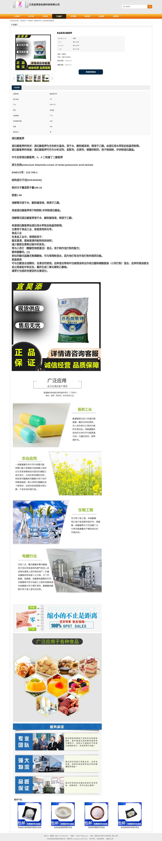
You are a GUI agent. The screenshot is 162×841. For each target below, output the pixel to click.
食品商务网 (100, 839)
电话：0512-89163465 (61, 836)
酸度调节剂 (37, 21)
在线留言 (101, 16)
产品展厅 (59, 16)
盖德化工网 (109, 839)
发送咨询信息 (91, 72)
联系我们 (87, 16)
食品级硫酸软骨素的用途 (130, 827)
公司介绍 (31, 16)
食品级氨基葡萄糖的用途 (63, 827)
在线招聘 (115, 16)
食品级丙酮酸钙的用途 (96, 827)
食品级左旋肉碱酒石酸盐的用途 (29, 827)
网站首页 (23, 21)
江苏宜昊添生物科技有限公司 (56, 839)
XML (86, 839)
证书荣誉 (73, 16)
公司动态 (45, 16)
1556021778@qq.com (81, 836)
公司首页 (17, 16)
